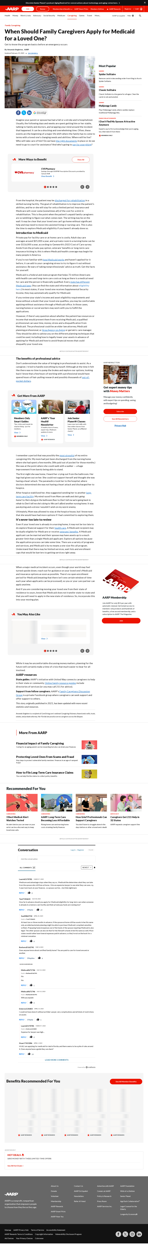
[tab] (27, 867)
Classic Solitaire (107, 90)
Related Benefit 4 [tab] (53, 187)
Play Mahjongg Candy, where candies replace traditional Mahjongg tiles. (116, 111)
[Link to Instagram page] (132, 1234)
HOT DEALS (14, 1155)
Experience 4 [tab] (53, 650)
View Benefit (46, 176)
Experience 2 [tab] (47, 650)
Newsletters (79, 1196)
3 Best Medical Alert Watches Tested (17, 819)
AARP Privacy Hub (21, 1230)
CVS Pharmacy (48, 169)
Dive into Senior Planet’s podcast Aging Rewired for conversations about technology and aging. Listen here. (72, 3)
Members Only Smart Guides (22, 420)
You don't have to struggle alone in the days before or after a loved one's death (91, 825)
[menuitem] (7, 16)
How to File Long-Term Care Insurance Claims (44, 772)
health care (60, 527)
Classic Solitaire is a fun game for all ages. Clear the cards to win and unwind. (119, 95)
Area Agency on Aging (53, 330)
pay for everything (81, 144)
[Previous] (82, 187)
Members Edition (97, 9)
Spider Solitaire (107, 74)
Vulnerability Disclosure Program (68, 1234)
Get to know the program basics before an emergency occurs (36, 44)
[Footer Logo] (21, 1194)
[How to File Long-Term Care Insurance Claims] (89, 774)
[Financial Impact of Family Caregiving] (89, 744)
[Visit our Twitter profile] (125, 1234)
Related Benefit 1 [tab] (45, 187)
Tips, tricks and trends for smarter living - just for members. (23, 426)
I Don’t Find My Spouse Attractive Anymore (117, 123)
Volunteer (55, 1196)
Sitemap (8, 1230)
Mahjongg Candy (108, 105)
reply (21, 893)
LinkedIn (29, 112)
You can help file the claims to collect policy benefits (36, 776)
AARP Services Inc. (104, 1206)
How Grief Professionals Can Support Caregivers (91, 819)
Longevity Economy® (128, 1214)
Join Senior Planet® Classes (76, 420)
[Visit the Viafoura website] (90, 1067)
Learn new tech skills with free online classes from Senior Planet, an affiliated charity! (77, 427)
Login (137, 9)
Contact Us (78, 1186)
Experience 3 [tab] (50, 650)
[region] (56, 959)
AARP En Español (81, 1191)
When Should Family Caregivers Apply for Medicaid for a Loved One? (70, 35)
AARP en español (118, 16)
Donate (54, 1191)
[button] (139, 15)
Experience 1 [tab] (45, 650)
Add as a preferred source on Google (44, 112)
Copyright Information (44, 1234)
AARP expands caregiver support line (125, 824)
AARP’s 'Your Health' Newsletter (48, 421)
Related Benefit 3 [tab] (50, 187)
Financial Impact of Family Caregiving (40, 743)
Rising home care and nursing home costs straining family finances (55, 825)
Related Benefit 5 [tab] (56, 187)
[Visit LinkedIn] (139, 1234)
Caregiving (10, 814)
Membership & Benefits (62, 9)
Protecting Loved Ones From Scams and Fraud (45, 756)
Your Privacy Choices (24, 1238)
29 (41, 910)
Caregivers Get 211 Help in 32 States (124, 819)
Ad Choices (9, 1238)
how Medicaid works (53, 259)
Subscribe (120, 411)
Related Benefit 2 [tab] (47, 187)
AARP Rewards (115, 9)
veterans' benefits (69, 531)
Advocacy (114, 814)
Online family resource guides (60, 683)
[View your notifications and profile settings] (94, 867)
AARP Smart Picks (81, 9)
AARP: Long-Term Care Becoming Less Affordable (55, 819)
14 (32, 1054)
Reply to (28, 919)
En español (33, 53)
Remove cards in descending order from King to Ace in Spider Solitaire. (120, 79)
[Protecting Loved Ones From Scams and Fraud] (89, 759)
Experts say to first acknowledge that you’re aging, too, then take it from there (119, 130)
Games (101, 71)
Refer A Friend (79, 1201)
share (82, 893)
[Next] (87, 187)
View (16, 432)
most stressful (67, 455)
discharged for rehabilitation (70, 200)
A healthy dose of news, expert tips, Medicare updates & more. (49, 429)
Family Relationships (107, 118)
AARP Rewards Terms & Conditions (19, 1234)
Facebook (18, 112)
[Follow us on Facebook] (118, 1234)
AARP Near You (57, 1216)
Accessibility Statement (55, 1230)
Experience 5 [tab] (56, 650)
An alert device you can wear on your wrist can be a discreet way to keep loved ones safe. (20, 827)
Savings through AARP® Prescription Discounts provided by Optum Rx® (63, 172)
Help (129, 16)
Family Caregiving (12, 25)
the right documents (66, 140)
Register (128, 9)
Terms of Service (37, 1230)
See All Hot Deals (15, 1166)
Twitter (24, 112)
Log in (73, 850)
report (89, 893)
